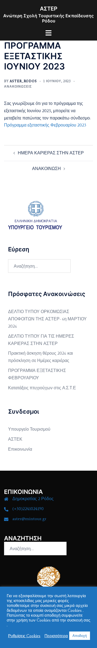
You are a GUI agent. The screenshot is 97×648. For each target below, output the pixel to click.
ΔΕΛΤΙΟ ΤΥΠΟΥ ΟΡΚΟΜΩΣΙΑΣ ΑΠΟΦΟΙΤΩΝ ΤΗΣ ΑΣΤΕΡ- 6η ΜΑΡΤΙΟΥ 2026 (47, 319)
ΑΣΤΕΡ (48, 8)
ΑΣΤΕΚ (15, 439)
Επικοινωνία (20, 449)
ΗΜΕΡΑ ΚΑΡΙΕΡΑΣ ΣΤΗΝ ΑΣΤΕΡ (51, 152)
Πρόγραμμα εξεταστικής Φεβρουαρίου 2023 (45, 125)
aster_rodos (23, 81)
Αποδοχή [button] (79, 636)
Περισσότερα (56, 635)
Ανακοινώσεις (18, 86)
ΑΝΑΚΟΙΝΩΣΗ (46, 168)
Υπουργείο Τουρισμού (29, 429)
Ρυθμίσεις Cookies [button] (24, 635)
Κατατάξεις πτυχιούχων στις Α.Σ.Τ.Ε (42, 387)
